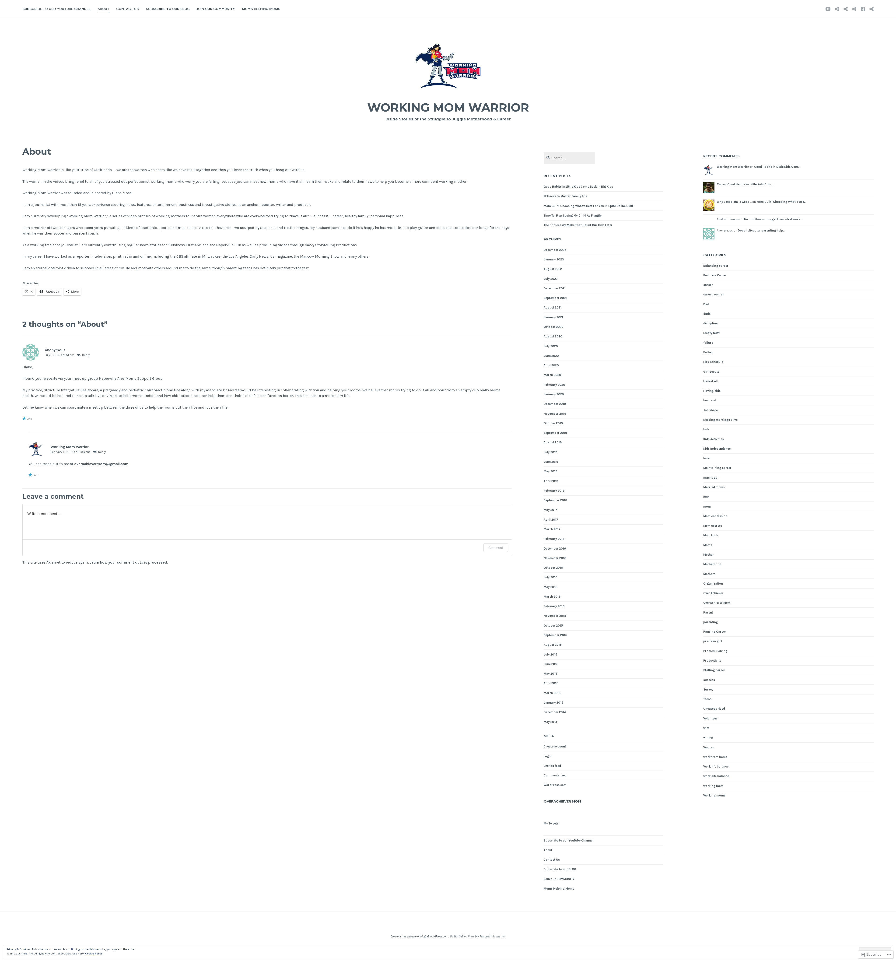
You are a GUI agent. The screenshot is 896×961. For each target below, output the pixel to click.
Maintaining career (717, 468)
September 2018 (555, 500)
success (709, 680)
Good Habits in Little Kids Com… (777, 166)
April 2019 (551, 481)
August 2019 (553, 442)
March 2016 (552, 596)
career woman (713, 294)
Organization (713, 583)
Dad (706, 304)
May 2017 (550, 510)
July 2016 (550, 577)
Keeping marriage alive (720, 419)
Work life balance (715, 766)
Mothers (709, 574)
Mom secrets (712, 525)
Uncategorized (714, 708)
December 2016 (555, 548)
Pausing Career (714, 631)
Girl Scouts (711, 371)
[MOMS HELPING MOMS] (871, 9)
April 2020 (551, 365)
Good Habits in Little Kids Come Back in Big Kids (578, 186)
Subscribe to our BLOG (168, 9)
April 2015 (551, 683)
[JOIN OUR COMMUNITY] (863, 9)
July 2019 (550, 452)
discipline (710, 323)
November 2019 (555, 413)
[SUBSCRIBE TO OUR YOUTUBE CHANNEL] (828, 9)
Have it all (710, 381)
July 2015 (550, 654)
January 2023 (554, 259)
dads (706, 314)
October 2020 (554, 327)
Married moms (714, 487)
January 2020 (554, 394)
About (103, 9)
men (706, 496)
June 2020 (551, 356)
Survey (708, 689)
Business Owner (714, 275)
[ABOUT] (837, 9)
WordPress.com (555, 785)
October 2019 (553, 423)
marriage (710, 477)
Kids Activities (713, 439)
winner (708, 737)
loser (707, 458)
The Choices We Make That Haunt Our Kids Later (578, 225)
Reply (86, 355)
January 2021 (553, 317)
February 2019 (554, 490)
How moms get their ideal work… (778, 219)
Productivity (712, 660)
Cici (719, 184)
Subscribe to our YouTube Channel (56, 9)
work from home (715, 757)
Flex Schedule (713, 362)
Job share (710, 410)
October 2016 (553, 567)
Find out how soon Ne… (733, 219)
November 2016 (555, 558)
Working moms (714, 795)
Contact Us (127, 9)
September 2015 (555, 635)
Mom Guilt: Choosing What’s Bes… (781, 201)
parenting (710, 622)
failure (708, 342)
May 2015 (550, 673)
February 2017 (554, 538)
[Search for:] (569, 158)
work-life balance (716, 776)
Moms (707, 545)
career (708, 285)
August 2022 (553, 269)
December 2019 (555, 404)
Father (708, 352)
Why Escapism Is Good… (734, 201)
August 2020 (553, 336)
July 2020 (551, 346)
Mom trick (710, 535)
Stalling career (714, 670)
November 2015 (555, 615)
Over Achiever (713, 593)
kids (706, 429)
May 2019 (550, 471)
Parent (708, 612)
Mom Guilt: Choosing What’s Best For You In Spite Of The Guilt (588, 206)
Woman (708, 747)
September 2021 (555, 298)
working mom (713, 786)
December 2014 (555, 712)
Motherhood (712, 564)
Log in (548, 756)
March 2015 (552, 693)
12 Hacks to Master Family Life (565, 196)
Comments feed (555, 775)
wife (706, 728)
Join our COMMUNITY (215, 9)
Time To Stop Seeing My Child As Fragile (573, 215)
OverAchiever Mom (562, 801)
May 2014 (550, 722)
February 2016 (554, 606)
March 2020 (552, 375)
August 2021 (552, 307)
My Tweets (551, 823)
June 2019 (551, 461)
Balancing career (715, 265)
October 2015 (553, 625)
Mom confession (715, 516)
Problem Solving (715, 651)
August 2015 (553, 644)
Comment (495, 548)
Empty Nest (711, 333)
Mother (708, 554)
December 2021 (555, 288)
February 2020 (554, 384)
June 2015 (551, 664)
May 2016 (550, 587)
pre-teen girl (712, 641)
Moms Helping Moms (261, 9)
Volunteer (710, 718)
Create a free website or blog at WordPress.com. (420, 936)
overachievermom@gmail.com (101, 464)
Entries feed (552, 766)
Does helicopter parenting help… (761, 230)
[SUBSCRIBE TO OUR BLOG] (854, 9)
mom (707, 506)
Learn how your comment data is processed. (129, 562)
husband (709, 400)
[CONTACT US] (846, 9)
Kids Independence (717, 448)
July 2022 (550, 279)
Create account (555, 746)
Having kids (712, 391)
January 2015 (553, 702)
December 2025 (555, 250)
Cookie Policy (93, 953)
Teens (707, 699)
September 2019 (555, 433)
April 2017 (551, 519)
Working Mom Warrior (448, 107)
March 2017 (552, 529)
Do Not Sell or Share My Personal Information (477, 936)
